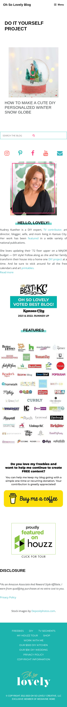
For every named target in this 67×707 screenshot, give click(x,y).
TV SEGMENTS (46, 630)
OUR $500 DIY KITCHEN (33, 645)
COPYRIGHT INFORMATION (33, 659)
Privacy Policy (8, 597)
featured (34, 238)
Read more (7, 272)
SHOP (46, 635)
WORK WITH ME (33, 640)
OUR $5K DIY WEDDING (33, 649)
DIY (31, 630)
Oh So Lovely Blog (17, 4)
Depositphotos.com (43, 611)
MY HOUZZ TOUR (27, 635)
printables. (28, 268)
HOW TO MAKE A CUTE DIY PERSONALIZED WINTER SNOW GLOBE (30, 107)
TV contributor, (53, 229)
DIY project (55, 259)
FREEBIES (18, 630)
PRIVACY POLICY (33, 654)
